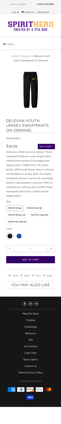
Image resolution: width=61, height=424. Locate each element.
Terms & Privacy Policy (30, 372)
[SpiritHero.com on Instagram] (30, 304)
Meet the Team (31, 313)
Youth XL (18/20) (17, 221)
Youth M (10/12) (16, 215)
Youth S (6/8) (34, 208)
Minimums (30, 333)
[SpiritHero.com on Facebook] (25, 304)
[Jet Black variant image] (30, 90)
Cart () (29, 12)
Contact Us (31, 366)
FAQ (30, 340)
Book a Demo (30, 359)
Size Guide (45, 146)
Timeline (30, 320)
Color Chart (30, 353)
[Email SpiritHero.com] (36, 304)
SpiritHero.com (34, 381)
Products (26, 56)
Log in (15, 12)
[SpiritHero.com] (30, 27)
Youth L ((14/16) (39, 215)
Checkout (43, 12)
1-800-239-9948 (45, 4)
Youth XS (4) (14, 208)
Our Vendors (30, 346)
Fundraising (30, 327)
